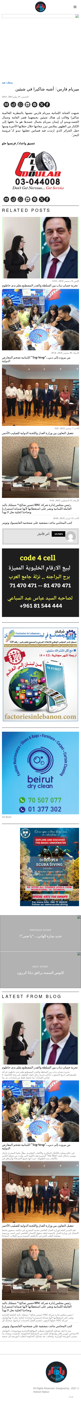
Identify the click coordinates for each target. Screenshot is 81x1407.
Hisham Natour (41, 1391)
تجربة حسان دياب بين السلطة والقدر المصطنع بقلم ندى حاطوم (40, 285)
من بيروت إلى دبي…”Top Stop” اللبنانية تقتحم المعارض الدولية (36, 359)
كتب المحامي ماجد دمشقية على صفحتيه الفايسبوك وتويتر (37, 523)
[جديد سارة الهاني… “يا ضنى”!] (40, 933)
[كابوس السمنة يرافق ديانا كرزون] (40, 970)
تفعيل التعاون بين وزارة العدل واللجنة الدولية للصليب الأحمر (38, 433)
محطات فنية (7, 82)
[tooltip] (47, 104)
